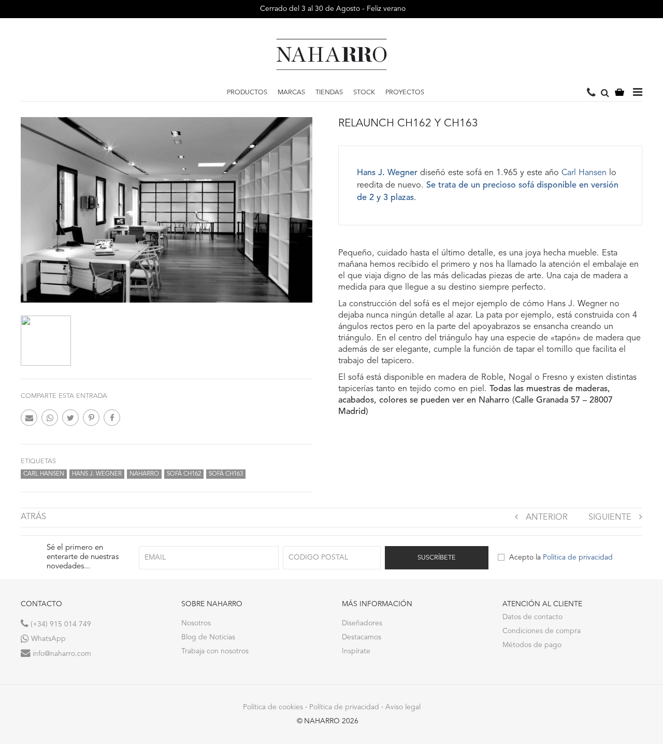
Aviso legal (403, 707)
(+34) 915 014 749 (59, 624)
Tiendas (329, 92)
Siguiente (609, 517)
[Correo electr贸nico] (29, 417)
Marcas (291, 92)
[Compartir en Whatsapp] (49, 417)
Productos (247, 92)
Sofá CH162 (184, 474)
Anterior (547, 517)
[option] (46, 341)
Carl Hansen (43, 474)
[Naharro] (331, 54)
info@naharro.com (61, 653)
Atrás (33, 517)
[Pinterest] (91, 417)
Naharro (144, 474)
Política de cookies (273, 707)
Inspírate (356, 651)
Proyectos (404, 92)
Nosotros (196, 623)
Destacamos (361, 637)
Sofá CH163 (226, 474)
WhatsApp (47, 638)
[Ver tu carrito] (619, 93)
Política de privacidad (578, 557)
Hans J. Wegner (97, 474)
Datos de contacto (532, 617)
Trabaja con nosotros (215, 651)
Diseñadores (362, 623)
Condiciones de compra (541, 631)
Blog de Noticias (208, 637)
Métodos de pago (531, 645)
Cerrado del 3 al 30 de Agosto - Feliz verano (332, 8)
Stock (364, 92)
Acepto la (561, 557)
